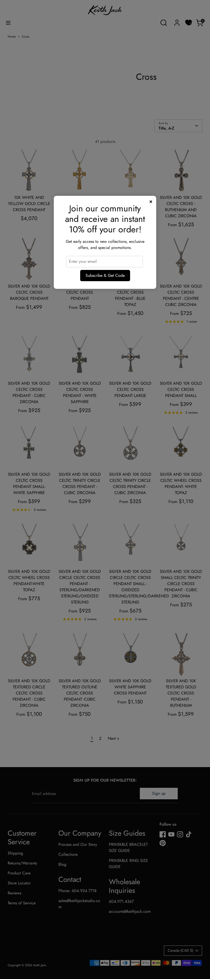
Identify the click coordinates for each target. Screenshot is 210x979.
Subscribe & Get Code (105, 275)
